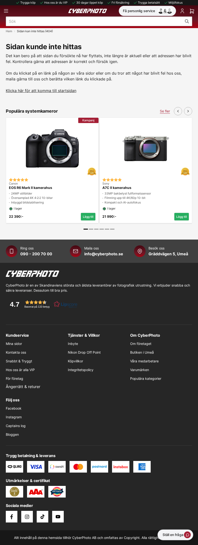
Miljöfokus (176, 2)
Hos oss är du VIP (56, 2)
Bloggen (12, 434)
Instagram (14, 417)
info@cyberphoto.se (103, 253)
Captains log (16, 426)
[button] (42, 304)
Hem (9, 31)
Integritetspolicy (80, 370)
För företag (14, 378)
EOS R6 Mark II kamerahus (30, 188)
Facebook (13, 408)
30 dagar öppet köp (89, 2)
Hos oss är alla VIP (20, 370)
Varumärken (139, 370)
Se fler (165, 111)
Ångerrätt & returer (23, 386)
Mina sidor (14, 344)
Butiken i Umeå (142, 352)
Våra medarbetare (144, 361)
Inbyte (73, 344)
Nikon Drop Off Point (84, 352)
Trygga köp (27, 2)
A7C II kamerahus (116, 188)
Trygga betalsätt (149, 2)
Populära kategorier (145, 378)
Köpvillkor (75, 361)
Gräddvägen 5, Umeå (168, 253)
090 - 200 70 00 (36, 253)
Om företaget (140, 344)
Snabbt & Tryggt (19, 361)
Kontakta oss (16, 352)
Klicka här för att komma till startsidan (41, 90)
